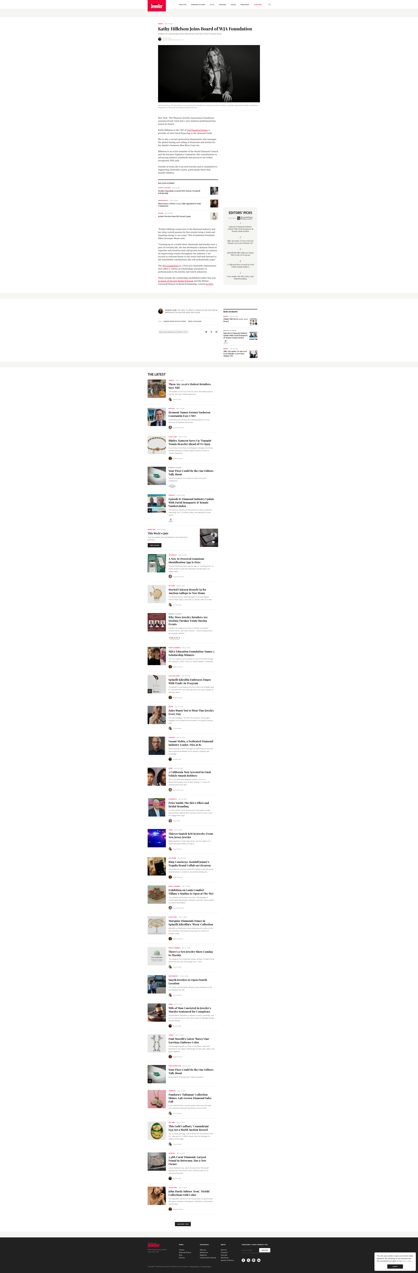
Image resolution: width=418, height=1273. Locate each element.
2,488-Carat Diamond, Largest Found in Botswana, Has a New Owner (187, 1160)
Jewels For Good (194, 321)
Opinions (222, 4)
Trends (171, 1035)
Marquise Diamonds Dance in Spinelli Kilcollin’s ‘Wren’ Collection (191, 922)
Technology (173, 555)
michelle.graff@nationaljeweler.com (173, 40)
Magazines (245, 4)
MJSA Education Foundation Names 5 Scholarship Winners (191, 653)
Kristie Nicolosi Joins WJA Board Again (174, 216)
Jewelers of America (227, 1260)
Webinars (203, 1250)
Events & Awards (164, 188)
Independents (163, 200)
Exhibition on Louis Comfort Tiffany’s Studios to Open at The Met (191, 891)
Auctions (172, 586)
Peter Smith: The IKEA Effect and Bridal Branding (240, 277)
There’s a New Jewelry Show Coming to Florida (191, 953)
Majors (160, 24)
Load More (183, 1224)
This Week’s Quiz (158, 533)
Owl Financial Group (197, 130)
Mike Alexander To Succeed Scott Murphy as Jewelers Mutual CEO (240, 242)
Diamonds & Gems (198, 4)
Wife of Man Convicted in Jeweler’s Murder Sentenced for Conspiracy (190, 1009)
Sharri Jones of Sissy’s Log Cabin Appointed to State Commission (179, 204)
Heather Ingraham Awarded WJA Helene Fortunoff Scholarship (179, 192)
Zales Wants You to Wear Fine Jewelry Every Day (191, 712)
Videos (233, 4)
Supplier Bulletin (175, 1066)
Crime (171, 768)
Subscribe (258, 4)
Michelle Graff (167, 38)
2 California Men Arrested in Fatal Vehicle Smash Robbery (240, 265)
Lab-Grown (172, 858)
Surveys (171, 380)
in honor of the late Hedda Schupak (175, 280)
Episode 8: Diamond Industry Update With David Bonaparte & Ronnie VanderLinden (240, 229)
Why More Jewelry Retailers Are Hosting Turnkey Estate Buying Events (188, 620)
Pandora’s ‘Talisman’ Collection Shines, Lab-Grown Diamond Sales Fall (190, 1098)
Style (212, 4)
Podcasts (172, 495)
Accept (395, 1266)
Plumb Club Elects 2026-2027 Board (235, 320)
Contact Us (224, 1252)
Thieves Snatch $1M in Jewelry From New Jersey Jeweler (191, 835)
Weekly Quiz (204, 1252)
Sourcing (172, 737)
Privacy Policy (206, 1266)
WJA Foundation (170, 265)
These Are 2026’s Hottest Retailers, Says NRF (190, 385)
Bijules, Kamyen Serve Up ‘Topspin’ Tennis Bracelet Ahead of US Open (190, 442)
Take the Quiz (154, 545)
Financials (172, 1091)
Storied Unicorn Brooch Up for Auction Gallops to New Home (187, 591)
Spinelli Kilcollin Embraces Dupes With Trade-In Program (240, 254)
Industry (183, 4)
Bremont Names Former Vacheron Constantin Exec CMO (189, 414)
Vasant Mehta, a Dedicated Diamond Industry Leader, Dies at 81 (191, 742)
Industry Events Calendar (208, 1257)
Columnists (173, 799)
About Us (224, 1250)
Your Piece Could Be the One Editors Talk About (191, 472)
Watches (172, 408)
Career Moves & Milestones (174, 321)
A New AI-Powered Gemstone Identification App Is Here (186, 560)
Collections (173, 437)
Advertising (224, 1257)
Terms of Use (194, 1266)
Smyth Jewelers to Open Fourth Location (188, 981)
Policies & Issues (174, 676)
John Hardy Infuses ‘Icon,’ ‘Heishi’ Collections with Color (189, 1193)
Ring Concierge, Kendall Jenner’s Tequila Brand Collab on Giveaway (190, 863)
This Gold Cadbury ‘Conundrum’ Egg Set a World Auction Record (189, 1127)
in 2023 (209, 283)
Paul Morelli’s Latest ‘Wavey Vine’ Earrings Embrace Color (189, 1040)
